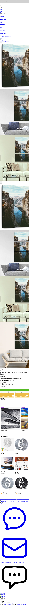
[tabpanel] (14, 378)
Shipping (20, 499)
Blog (5, 501)
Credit (15, 499)
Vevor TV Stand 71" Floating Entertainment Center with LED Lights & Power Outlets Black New (7, 471)
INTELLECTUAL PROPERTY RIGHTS (21, 604)
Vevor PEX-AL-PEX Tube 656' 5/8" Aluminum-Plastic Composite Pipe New (7, 452)
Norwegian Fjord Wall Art (5, 41)
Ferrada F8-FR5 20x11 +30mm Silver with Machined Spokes (6, 490)
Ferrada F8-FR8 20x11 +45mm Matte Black (19, 490)
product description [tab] (2, 376)
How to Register (2, 499)
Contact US (1, 503)
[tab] (14, 377)
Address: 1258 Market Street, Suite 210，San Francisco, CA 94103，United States (14, 562)
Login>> (3, 455)
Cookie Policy (25, 501)
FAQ (3, 503)
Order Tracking (25, 499)
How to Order (6, 499)
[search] (0, 5)
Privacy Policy (16, 501)
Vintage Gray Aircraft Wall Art (4, 430)
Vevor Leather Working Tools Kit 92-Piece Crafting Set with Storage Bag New (21, 471)
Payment (18, 499)
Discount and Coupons (12, 499)
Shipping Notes (2, 401)
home (1, 41)
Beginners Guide (12, 501)
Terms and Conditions (20, 501)
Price (8, 499)
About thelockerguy (2, 501)
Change (27, 386)
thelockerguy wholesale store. (7, 604)
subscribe (2, 599)
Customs (22, 499)
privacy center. (11, 603)
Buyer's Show (8, 501)
